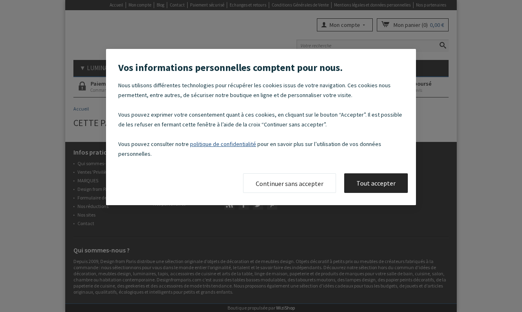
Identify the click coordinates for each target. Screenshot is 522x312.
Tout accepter (376, 183)
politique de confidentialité (223, 144)
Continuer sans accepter (289, 183)
